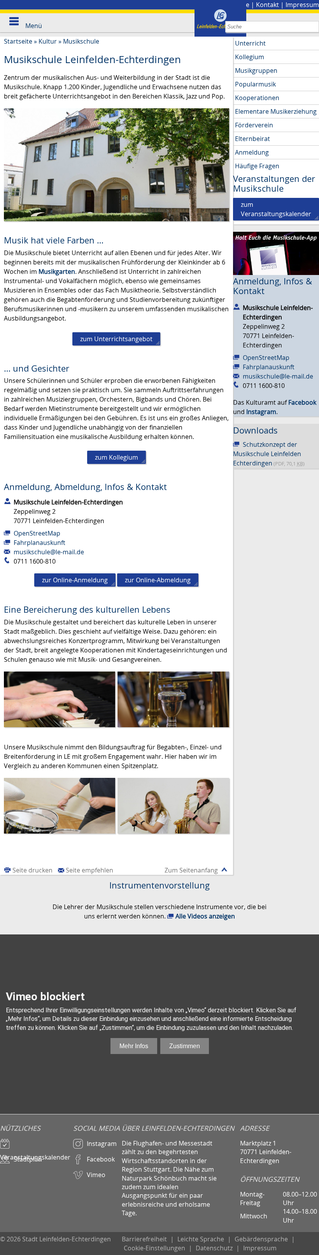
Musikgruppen (256, 70)
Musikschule (81, 41)
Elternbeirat (252, 138)
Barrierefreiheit (144, 1239)
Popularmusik (255, 84)
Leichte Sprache (200, 1239)
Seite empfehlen (89, 870)
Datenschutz (214, 1248)
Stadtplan (28, 1159)
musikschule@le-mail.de (49, 552)
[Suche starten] (313, 26)
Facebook (101, 1159)
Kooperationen (257, 97)
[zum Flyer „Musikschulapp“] (276, 253)
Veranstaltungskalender (35, 1154)
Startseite (18, 41)
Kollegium (249, 57)
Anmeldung (252, 152)
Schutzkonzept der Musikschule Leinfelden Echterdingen (269, 453)
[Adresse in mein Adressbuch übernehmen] (7, 500)
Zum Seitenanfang (191, 870)
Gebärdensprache (261, 1239)
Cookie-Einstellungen (154, 1248)
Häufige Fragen (257, 166)
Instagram (102, 1143)
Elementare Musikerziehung (276, 111)
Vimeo (96, 1174)
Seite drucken (32, 870)
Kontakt (267, 4)
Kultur (48, 41)
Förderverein (254, 125)
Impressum (302, 4)
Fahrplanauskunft (39, 542)
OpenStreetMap (37, 533)
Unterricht (250, 43)
